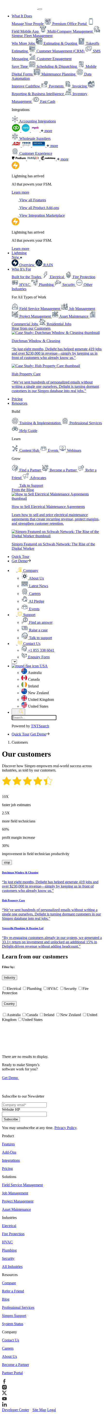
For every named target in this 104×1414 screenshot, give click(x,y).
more (48, 131)
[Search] (18, 712)
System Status (12, 1324)
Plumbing (34, 989)
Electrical (14, 989)
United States (32, 1020)
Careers (8, 1348)
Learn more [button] (20, 192)
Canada (32, 1015)
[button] (25, 570)
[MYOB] (36, 131)
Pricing (17, 399)
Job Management (15, 1193)
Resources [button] (19, 403)
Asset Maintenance (16, 1209)
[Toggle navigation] (40, 9)
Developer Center (15, 1410)
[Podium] (19, 159)
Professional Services (18, 1307)
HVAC (52, 989)
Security (70, 989)
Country (9, 1004)
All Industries (12, 1267)
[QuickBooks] (16, 131)
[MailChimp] (48, 159)
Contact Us (10, 1340)
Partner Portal (12, 1373)
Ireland (49, 1015)
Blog (5, 1299)
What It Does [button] (22, 16)
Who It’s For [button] (21, 269)
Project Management (17, 1201)
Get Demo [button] (20, 561)
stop (6, 862)
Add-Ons (9, 1152)
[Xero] (26, 131)
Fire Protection (13, 1234)
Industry (9, 977)
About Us (9, 1356)
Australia (14, 1015)
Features (8, 1144)
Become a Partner (15, 1365)
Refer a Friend (13, 1291)
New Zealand (70, 1015)
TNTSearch (40, 726)
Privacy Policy (65, 1128)
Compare (9, 1283)
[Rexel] (39, 146)
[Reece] (27, 146)
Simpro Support (14, 1316)
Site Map (39, 1410)
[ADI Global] (17, 146)
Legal (51, 1410)
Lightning (19, 255)
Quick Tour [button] (20, 557)
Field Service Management (22, 1185)
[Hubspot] (33, 159)
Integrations (11, 1160)
